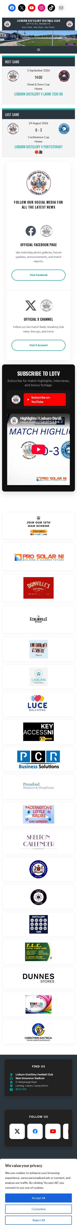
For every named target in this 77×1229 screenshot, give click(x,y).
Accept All (38, 1198)
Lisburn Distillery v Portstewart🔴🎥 (39, 149)
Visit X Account (38, 345)
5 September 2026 (38, 70)
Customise (39, 1209)
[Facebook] (35, 1131)
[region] (38, 1194)
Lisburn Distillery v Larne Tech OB (38, 94)
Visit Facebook (38, 275)
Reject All (38, 1220)
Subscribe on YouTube (38, 399)
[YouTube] (53, 1131)
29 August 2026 (38, 123)
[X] (17, 1131)
